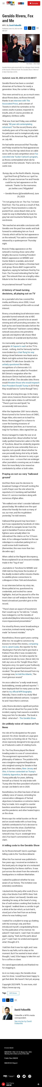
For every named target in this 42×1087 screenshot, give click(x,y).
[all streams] (39, 1084)
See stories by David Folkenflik (23, 1022)
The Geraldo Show (27, 718)
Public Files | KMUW (11, 1058)
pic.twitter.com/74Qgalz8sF (21, 188)
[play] (3, 1084)
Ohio (4, 771)
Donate (35, 3)
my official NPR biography (20, 691)
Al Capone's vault (18, 346)
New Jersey (27, 768)
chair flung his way (25, 352)
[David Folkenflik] (7, 1013)
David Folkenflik (15, 25)
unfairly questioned (10, 364)
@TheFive (22, 176)
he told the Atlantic (23, 674)
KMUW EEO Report (10, 1063)
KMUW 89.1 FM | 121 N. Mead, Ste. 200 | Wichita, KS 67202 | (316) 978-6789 (18, 1053)
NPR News (13, 993)
